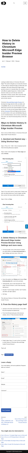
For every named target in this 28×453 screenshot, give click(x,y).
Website (3, 384)
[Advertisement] (14, 24)
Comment (4, 390)
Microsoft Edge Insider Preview (14, 102)
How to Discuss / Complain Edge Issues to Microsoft (14, 435)
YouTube (3, 66)
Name (3, 372)
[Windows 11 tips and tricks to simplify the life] (3, 3)
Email (3, 378)
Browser (18, 61)
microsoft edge (9, 354)
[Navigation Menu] (25, 3)
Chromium (7, 111)
